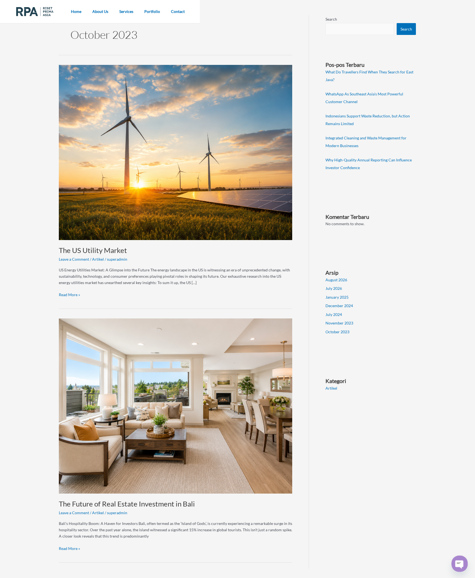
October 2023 (337, 331)
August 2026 (336, 279)
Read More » (69, 294)
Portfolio (152, 11)
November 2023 (339, 323)
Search (331, 19)
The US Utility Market (93, 250)
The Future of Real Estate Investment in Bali (127, 503)
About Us (100, 11)
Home (76, 11)
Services (126, 11)
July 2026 (333, 288)
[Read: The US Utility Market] (175, 152)
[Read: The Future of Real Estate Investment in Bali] (175, 405)
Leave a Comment (74, 259)
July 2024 (333, 314)
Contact (178, 11)
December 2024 (339, 305)
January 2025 (337, 297)
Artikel (98, 259)
